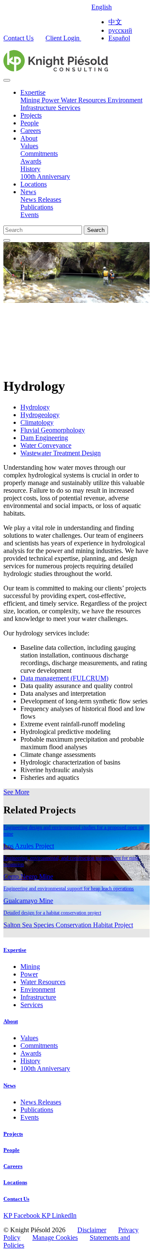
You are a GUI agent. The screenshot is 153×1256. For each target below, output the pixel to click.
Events (29, 214)
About (28, 138)
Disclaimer (91, 1229)
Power (51, 100)
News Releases (40, 199)
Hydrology (35, 407)
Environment (125, 100)
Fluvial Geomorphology (52, 430)
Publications (36, 207)
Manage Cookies (55, 1237)
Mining (31, 100)
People (29, 123)
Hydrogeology (40, 414)
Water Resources (84, 100)
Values (29, 146)
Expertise (32, 92)
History (30, 168)
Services (69, 107)
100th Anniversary (45, 176)
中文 (115, 21)
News (28, 191)
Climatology (37, 422)
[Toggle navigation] (6, 80)
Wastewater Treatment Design (60, 453)
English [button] (101, 7)
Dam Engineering (44, 437)
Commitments (39, 153)
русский (120, 30)
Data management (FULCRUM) (64, 678)
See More (16, 792)
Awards (30, 161)
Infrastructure (39, 107)
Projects (31, 115)
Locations (33, 184)
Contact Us (18, 38)
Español (119, 38)
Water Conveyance (45, 445)
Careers (30, 130)
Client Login (63, 38)
